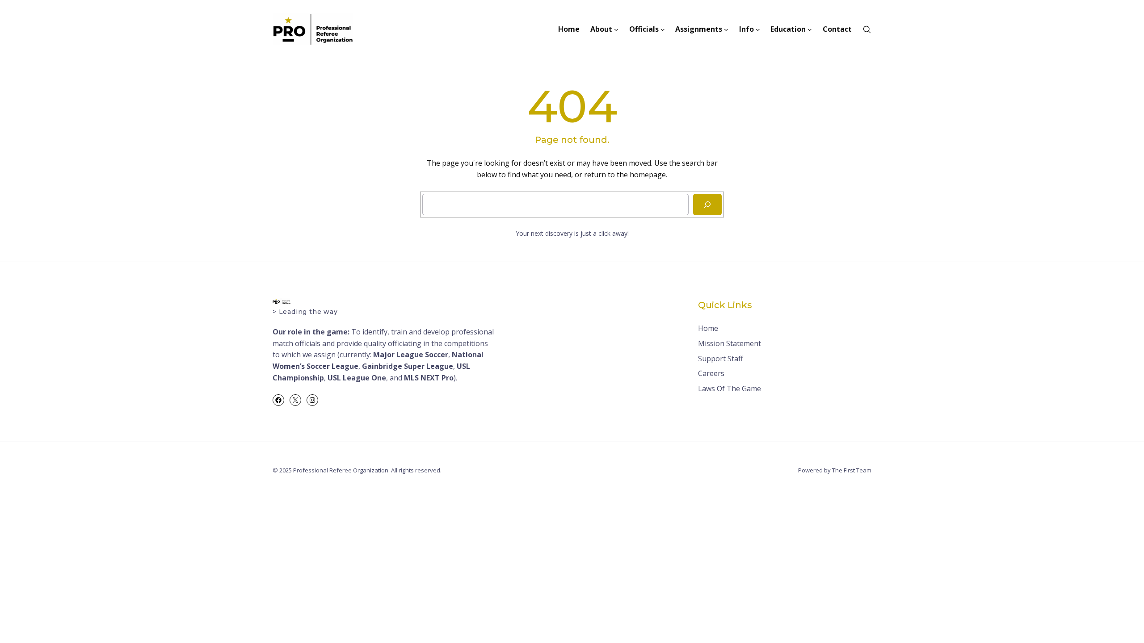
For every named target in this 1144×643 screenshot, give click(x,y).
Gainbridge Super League (407, 366)
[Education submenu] (810, 29)
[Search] (707, 204)
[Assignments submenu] (726, 29)
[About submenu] (616, 29)
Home (708, 328)
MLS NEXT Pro (429, 378)
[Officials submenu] (662, 29)
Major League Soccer (410, 354)
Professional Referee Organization (340, 470)
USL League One (357, 378)
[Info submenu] (758, 29)
